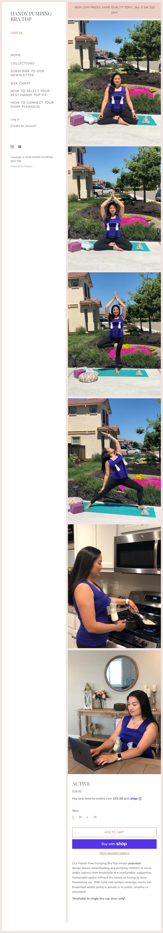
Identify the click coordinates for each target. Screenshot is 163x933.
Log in (15, 119)
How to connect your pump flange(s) (32, 105)
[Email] (19, 147)
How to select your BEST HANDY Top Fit (30, 93)
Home (16, 55)
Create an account (23, 126)
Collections (23, 64)
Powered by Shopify (21, 166)
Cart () (16, 33)
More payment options (114, 853)
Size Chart (21, 83)
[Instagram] (12, 147)
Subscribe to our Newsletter (27, 73)
